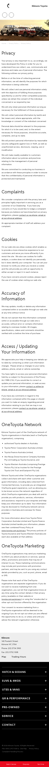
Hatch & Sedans (14, 672)
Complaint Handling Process (12, 751)
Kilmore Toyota (39, 5)
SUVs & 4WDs (11, 680)
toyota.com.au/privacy (11, 599)
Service (7, 716)
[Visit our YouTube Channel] (8, 737)
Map (4, 656)
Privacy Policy (14, 43)
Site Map (23, 748)
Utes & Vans (11, 689)
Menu (45, 14)
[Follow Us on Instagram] (12, 737)
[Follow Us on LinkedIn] (16, 737)
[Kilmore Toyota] (6, 6)
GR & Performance (16, 698)
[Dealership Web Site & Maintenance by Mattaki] (7, 756)
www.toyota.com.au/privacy (14, 530)
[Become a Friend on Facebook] (3, 737)
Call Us (4, 14)
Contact (9, 724)
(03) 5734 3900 (14, 648)
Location (11, 14)
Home (4, 43)
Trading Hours (18, 656)
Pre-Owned (10, 707)
